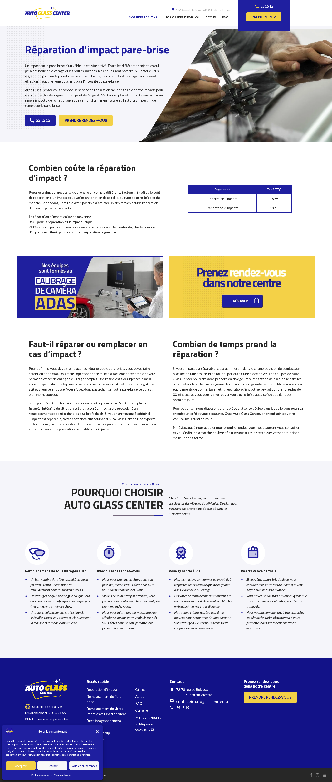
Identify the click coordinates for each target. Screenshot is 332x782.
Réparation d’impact (102, 689)
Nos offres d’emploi (182, 17)
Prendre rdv (264, 17)
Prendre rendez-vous (86, 120)
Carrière (141, 710)
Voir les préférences (84, 766)
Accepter (21, 766)
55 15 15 (267, 6)
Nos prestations (143, 17)
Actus (210, 17)
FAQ (225, 17)
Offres (140, 689)
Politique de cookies (41, 775)
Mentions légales (63, 775)
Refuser (52, 766)
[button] (97, 732)
